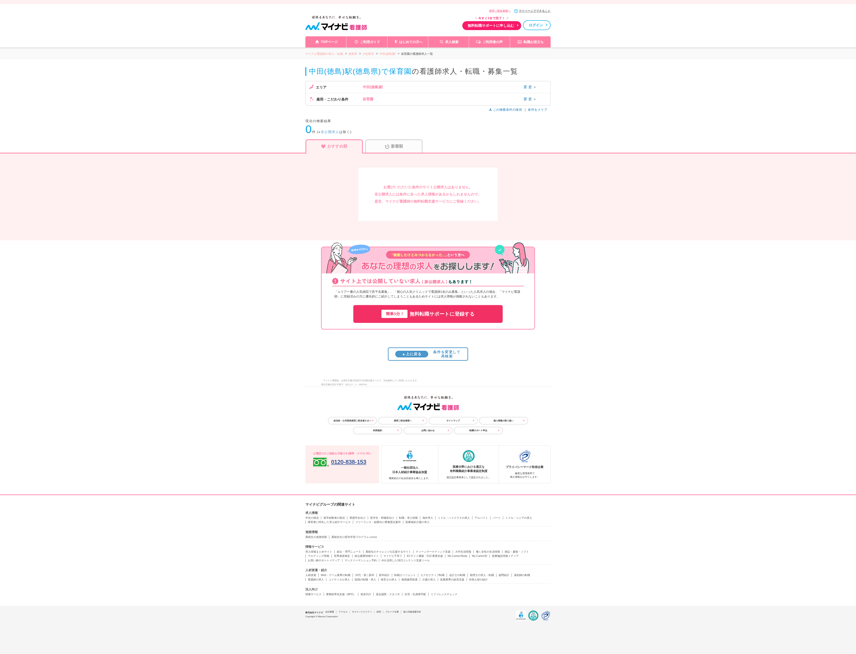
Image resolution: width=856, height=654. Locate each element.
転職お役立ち (534, 42)
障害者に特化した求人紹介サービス (329, 522)
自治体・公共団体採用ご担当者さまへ (352, 420)
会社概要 (329, 612)
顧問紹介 (504, 575)
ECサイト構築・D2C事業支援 (425, 556)
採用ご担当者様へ (499, 10)
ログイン (536, 25)
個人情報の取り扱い (504, 420)
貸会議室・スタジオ (388, 594)
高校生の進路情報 (316, 537)
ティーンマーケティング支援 (433, 551)
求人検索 (452, 42)
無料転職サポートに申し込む (491, 25)
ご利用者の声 (493, 42)
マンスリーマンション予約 (361, 560)
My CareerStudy (457, 556)
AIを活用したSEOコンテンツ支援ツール (405, 560)
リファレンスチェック (444, 594)
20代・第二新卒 (364, 575)
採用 (379, 612)
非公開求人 (330, 132)
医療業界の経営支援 (452, 579)
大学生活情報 (463, 551)
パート (497, 517)
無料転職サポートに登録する (430, 314)
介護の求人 (429, 579)
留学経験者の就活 (334, 517)
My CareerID (479, 556)
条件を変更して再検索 (431, 354)
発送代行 (365, 594)
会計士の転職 (457, 575)
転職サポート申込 (478, 430)
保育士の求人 (389, 579)
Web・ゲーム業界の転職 (335, 575)
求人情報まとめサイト (318, 551)
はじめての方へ (411, 42)
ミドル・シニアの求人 (518, 517)
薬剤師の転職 (522, 575)
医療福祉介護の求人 (417, 522)
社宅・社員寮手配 (415, 594)
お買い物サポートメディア (324, 560)
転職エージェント (405, 575)
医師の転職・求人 (365, 579)
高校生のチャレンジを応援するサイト (388, 551)
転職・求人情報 (408, 517)
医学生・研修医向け (382, 517)
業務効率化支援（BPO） (341, 594)
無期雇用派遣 (409, 579)
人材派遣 (310, 575)
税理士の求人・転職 (482, 575)
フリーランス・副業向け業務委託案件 (378, 522)
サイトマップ (453, 420)
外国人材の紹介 (478, 579)
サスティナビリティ (362, 612)
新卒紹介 (384, 575)
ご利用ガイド (370, 42)
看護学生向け (358, 517)
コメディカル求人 (339, 579)
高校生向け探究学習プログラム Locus (354, 537)
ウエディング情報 (318, 556)
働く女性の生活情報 (488, 551)
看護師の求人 (316, 579)
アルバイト (481, 517)
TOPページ (329, 42)
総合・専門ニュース (349, 551)
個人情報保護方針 (412, 612)
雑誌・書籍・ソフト (517, 551)
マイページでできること (535, 10)
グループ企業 (392, 612)
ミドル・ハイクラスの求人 (454, 517)
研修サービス (313, 594)
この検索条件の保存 (507, 109)
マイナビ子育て (392, 556)
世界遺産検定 (342, 556)
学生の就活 (312, 517)
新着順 (397, 146)
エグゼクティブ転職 (432, 575)
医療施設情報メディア (505, 556)
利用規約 (377, 430)
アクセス (343, 612)
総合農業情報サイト (367, 556)
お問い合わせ (428, 430)
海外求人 (427, 517)
